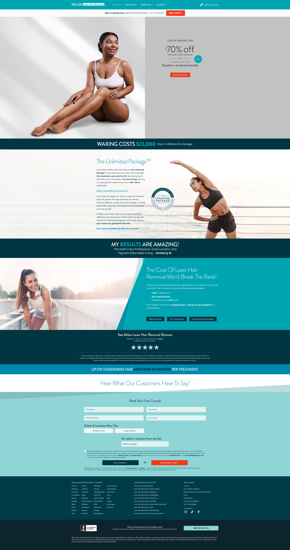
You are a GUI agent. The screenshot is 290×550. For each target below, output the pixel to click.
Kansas (84, 486)
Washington (111, 504)
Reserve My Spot (180, 75)
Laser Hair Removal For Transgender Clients (148, 513)
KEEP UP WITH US (201, 528)
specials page (178, 305)
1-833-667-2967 (174, 455)
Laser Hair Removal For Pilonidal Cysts (146, 510)
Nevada (96, 489)
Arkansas (75, 489)
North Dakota (98, 501)
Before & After (155, 319)
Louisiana (85, 492)
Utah (108, 498)
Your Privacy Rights (190, 504)
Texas (109, 495)
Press (186, 495)
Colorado (75, 492)
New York (97, 495)
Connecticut (76, 495)
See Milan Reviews (145, 334)
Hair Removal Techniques (203, 319)
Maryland (85, 498)
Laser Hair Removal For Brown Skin (145, 498)
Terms (142, 468)
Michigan (85, 504)
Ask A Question (120, 462)
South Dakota (111, 489)
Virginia (109, 501)
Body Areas (146, 4)
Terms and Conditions (191, 501)
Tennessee (111, 492)
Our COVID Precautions (191, 489)
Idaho (73, 504)
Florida (74, 498)
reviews (160, 339)
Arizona (74, 486)
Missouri (85, 510)
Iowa (73, 513)
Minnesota (85, 507)
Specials (116, 4)
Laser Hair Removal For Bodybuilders (146, 495)
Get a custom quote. (161, 296)
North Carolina (99, 498)
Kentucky (85, 489)
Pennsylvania (98, 513)
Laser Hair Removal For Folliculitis (145, 501)
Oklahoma (97, 507)
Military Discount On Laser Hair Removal (197, 492)
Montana (85, 513)
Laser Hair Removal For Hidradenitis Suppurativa (150, 504)
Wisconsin (110, 507)
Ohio (95, 504)
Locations (160, 4)
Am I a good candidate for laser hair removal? (118, 228)
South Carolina (112, 486)
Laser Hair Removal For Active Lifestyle (147, 489)
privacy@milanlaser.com (195, 455)
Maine (84, 495)
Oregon (96, 510)
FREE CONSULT (175, 13)
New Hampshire (99, 492)
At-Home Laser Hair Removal (143, 486)
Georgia (74, 501)
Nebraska (97, 486)
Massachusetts (87, 501)
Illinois (74, 507)
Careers (186, 486)
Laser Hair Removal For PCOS (143, 507)
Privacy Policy (136, 455)
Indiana (74, 510)
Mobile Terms (123, 455)
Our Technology (177, 319)
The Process (130, 4)
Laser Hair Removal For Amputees (145, 492)
